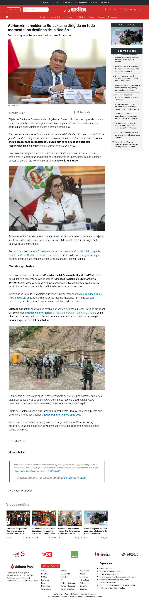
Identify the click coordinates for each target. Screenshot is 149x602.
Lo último (44, 17)
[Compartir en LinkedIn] (29, 537)
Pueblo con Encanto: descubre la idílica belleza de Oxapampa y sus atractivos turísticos (127, 87)
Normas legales (81, 2)
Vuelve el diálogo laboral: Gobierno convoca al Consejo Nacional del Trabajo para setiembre (17, 532)
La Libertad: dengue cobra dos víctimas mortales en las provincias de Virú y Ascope (126, 125)
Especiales (67, 2)
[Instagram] (125, 9)
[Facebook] (105, 9)
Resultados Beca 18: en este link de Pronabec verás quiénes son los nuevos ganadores (127, 68)
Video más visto (127, 24)
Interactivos (84, 580)
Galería (69, 17)
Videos (91, 17)
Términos (83, 594)
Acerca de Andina (71, 594)
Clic (62, 580)
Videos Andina (17, 504)
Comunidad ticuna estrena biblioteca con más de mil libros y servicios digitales (43, 531)
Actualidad (57, 17)
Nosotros (83, 589)
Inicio (43, 571)
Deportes (64, 577)
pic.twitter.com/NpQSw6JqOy (48, 471)
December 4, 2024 (75, 477)
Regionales (45, 586)
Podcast (101, 17)
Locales (44, 583)
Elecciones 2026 (106, 568)
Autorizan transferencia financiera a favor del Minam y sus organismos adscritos (126, 144)
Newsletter (112, 17)
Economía (45, 580)
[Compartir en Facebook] (24, 537)
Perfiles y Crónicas (68, 583)
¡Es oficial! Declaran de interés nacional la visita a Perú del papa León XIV (127, 135)
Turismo (93, 2)
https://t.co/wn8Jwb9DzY (24, 471)
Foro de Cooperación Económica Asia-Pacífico (118, 577)
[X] (110, 9)
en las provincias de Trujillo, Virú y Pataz (60, 312)
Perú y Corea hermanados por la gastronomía (117, 585)
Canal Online (80, 17)
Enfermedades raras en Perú (111, 571)
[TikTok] (140, 9)
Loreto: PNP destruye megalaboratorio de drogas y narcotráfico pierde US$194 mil (127, 116)
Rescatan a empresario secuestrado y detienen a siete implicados (127, 97)
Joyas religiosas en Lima (109, 574)
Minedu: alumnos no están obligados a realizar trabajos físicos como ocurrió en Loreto (127, 106)
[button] (8, 523)
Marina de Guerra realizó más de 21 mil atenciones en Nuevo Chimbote (69, 531)
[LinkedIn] (115, 9)
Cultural (63, 571)
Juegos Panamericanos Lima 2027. (62, 414)
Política (44, 577)
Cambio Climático (67, 589)
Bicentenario (45, 2)
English (13, 10)
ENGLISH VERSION (50, 566)
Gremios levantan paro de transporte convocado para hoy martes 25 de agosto (127, 78)
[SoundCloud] (130, 9)
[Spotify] (135, 9)
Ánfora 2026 (65, 574)
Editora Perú (58, 594)
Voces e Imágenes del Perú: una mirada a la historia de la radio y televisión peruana (95, 532)
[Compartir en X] (27, 537)
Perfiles (56, 2)
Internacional (46, 589)
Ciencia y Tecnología (68, 586)
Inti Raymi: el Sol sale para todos (112, 588)
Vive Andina (104, 2)
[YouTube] (120, 9)
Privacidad (92, 594)
